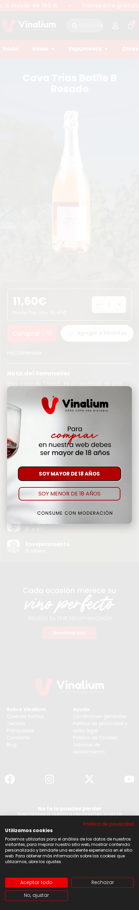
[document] (69, 455)
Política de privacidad (108, 824)
